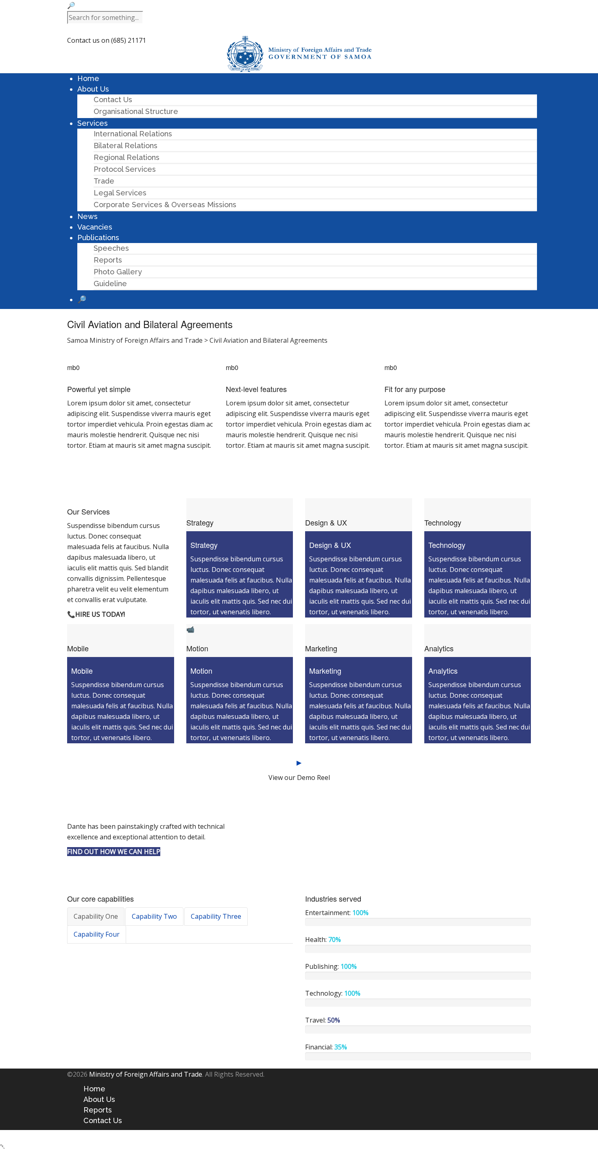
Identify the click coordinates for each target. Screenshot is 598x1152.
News (87, 216)
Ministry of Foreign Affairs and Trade (145, 1074)
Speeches (111, 248)
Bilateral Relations (125, 145)
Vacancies (94, 227)
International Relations (133, 133)
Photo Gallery (118, 271)
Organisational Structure (136, 111)
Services (92, 123)
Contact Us (113, 99)
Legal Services (120, 192)
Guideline (110, 283)
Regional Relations (126, 157)
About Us (93, 89)
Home (88, 78)
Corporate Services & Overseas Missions (165, 204)
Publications (98, 237)
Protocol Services (125, 169)
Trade (104, 181)
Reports (108, 260)
